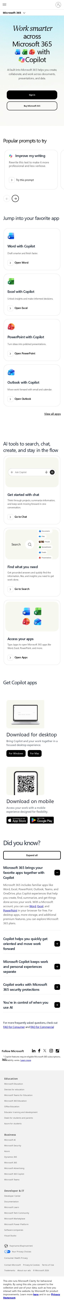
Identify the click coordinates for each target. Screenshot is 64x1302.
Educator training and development (21, 1112)
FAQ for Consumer (14, 1027)
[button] (32, 249)
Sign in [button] (32, 95)
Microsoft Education (13, 1083)
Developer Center (12, 1196)
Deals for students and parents (18, 1117)
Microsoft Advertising (14, 1168)
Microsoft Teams (11, 1179)
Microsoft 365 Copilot (14, 1174)
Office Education (11, 1106)
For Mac (34, 753)
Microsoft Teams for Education (18, 1095)
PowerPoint (10, 910)
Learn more (25, 1060)
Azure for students (13, 1123)
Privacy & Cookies (31, 1265)
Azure (7, 1151)
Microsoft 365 (12, 12)
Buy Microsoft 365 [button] (32, 106)
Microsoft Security (12, 1145)
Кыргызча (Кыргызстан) (21, 1245)
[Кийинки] (15, 198)
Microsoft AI (10, 1139)
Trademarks (9, 1270)
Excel (40, 906)
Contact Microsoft (12, 1265)
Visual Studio (10, 1235)
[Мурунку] (6, 198)
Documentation (11, 1201)
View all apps (52, 414)
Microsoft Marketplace (14, 1218)
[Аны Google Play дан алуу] (42, 820)
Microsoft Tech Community (16, 1213)
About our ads (24, 1270)
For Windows (16, 753)
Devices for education (14, 1089)
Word (32, 906)
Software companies (13, 1230)
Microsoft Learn (11, 1207)
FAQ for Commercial (42, 1027)
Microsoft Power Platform (16, 1224)
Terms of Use (48, 1265)
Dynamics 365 (10, 1157)
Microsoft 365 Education (15, 1100)
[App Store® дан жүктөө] (17, 820)
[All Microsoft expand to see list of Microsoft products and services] (4, 5)
